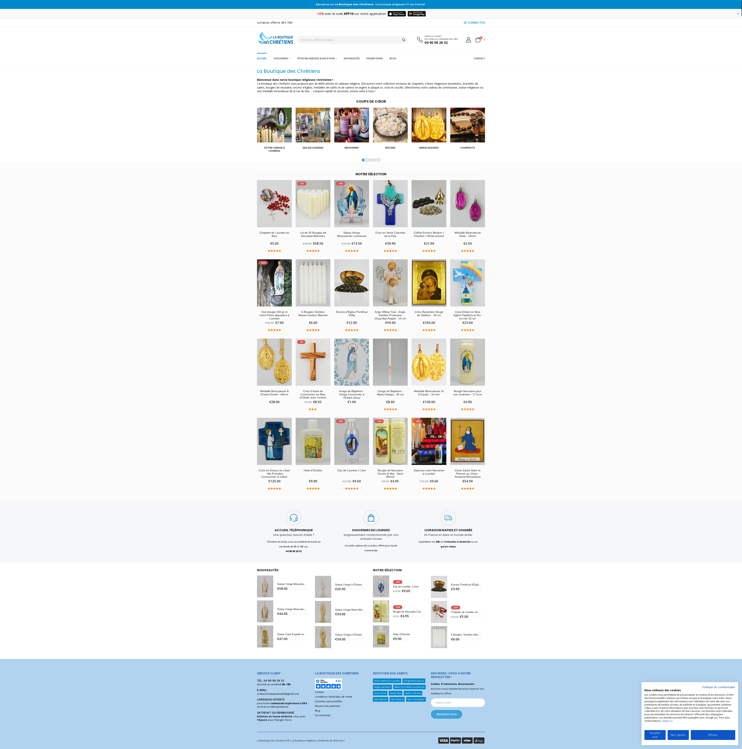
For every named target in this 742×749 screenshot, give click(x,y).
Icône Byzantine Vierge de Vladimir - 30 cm (429, 313)
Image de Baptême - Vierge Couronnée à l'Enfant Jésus (351, 394)
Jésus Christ (380, 693)
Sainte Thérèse (413, 693)
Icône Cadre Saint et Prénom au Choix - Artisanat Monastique (467, 473)
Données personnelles (328, 701)
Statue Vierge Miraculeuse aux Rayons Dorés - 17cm (292, 609)
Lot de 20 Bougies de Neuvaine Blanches (313, 234)
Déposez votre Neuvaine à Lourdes (429, 472)
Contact (479, 58)
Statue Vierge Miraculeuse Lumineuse (351, 234)
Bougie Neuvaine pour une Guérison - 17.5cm (467, 393)
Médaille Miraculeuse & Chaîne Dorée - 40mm (274, 393)
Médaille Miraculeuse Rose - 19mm (467, 234)
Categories (280, 58)
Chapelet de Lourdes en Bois (274, 234)
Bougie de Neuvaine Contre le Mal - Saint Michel (390, 473)
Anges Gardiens (382, 686)
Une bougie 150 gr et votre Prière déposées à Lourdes (274, 315)
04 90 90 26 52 (436, 42)
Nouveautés (352, 58)
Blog (393, 58)
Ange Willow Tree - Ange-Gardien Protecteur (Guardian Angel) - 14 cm (390, 315)
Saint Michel (380, 699)
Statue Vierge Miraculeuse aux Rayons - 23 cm (292, 584)
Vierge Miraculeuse (414, 680)
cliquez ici (667, 721)
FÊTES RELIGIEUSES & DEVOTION (316, 58)
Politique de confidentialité (718, 687)
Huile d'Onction (313, 470)
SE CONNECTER (474, 22)
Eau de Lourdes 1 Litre (352, 470)
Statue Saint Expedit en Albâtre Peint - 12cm (292, 634)
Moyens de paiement (327, 706)
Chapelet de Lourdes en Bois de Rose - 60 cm (466, 612)
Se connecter (323, 715)
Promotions (374, 58)
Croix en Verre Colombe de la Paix (390, 234)
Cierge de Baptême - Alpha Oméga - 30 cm (390, 393)
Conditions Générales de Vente (333, 696)
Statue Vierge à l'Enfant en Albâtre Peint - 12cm (350, 634)
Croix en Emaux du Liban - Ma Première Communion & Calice (274, 473)
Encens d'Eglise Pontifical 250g (352, 313)
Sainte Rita (395, 693)
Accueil (262, 58)
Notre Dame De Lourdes (387, 680)
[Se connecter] (468, 39)
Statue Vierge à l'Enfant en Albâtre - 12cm (350, 584)
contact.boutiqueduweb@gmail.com (278, 693)
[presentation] (245, 135)
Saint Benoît (397, 699)
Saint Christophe (416, 699)
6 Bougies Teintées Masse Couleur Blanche (313, 313)
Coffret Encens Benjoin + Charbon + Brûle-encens (429, 234)
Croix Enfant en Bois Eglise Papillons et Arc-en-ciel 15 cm (468, 315)
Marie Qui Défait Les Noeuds (410, 686)
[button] (480, 39)
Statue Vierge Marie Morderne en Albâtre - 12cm (350, 609)
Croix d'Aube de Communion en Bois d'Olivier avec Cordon (313, 394)
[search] (404, 40)
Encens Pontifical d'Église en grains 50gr (466, 584)
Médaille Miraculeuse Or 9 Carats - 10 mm (429, 393)
